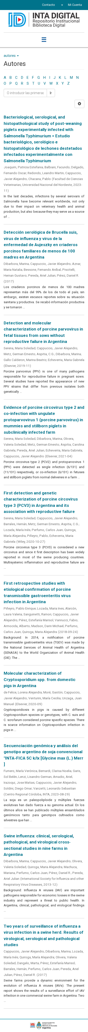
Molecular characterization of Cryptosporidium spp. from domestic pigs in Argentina (40, 679)
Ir (51, 93)
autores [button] (10, 56)
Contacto (48, 5)
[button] (61, 5)
